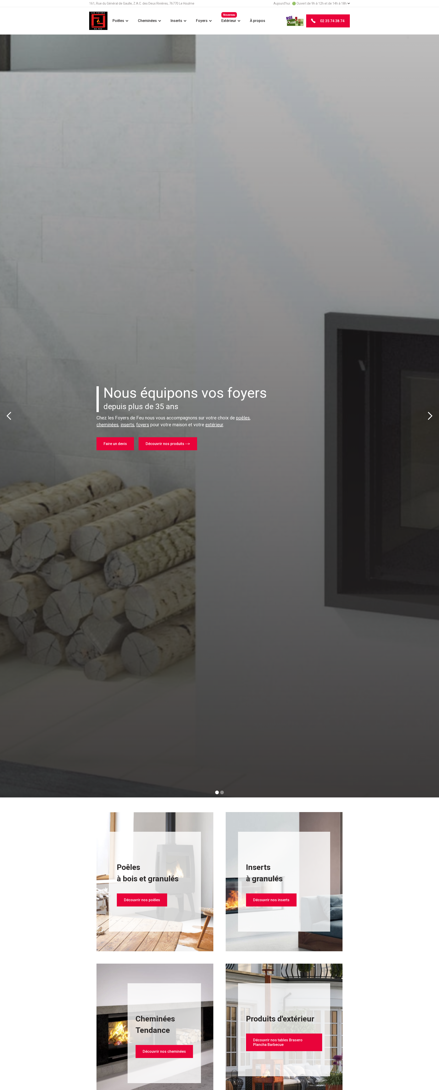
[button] (120, 20)
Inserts (176, 21)
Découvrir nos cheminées (164, 1051)
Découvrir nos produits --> (168, 447)
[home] (98, 21)
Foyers (202, 21)
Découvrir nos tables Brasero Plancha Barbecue (277, 1042)
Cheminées (147, 21)
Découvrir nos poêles (142, 900)
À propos (257, 21)
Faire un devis (115, 447)
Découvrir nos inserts (271, 900)
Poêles (118, 21)
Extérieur (228, 21)
